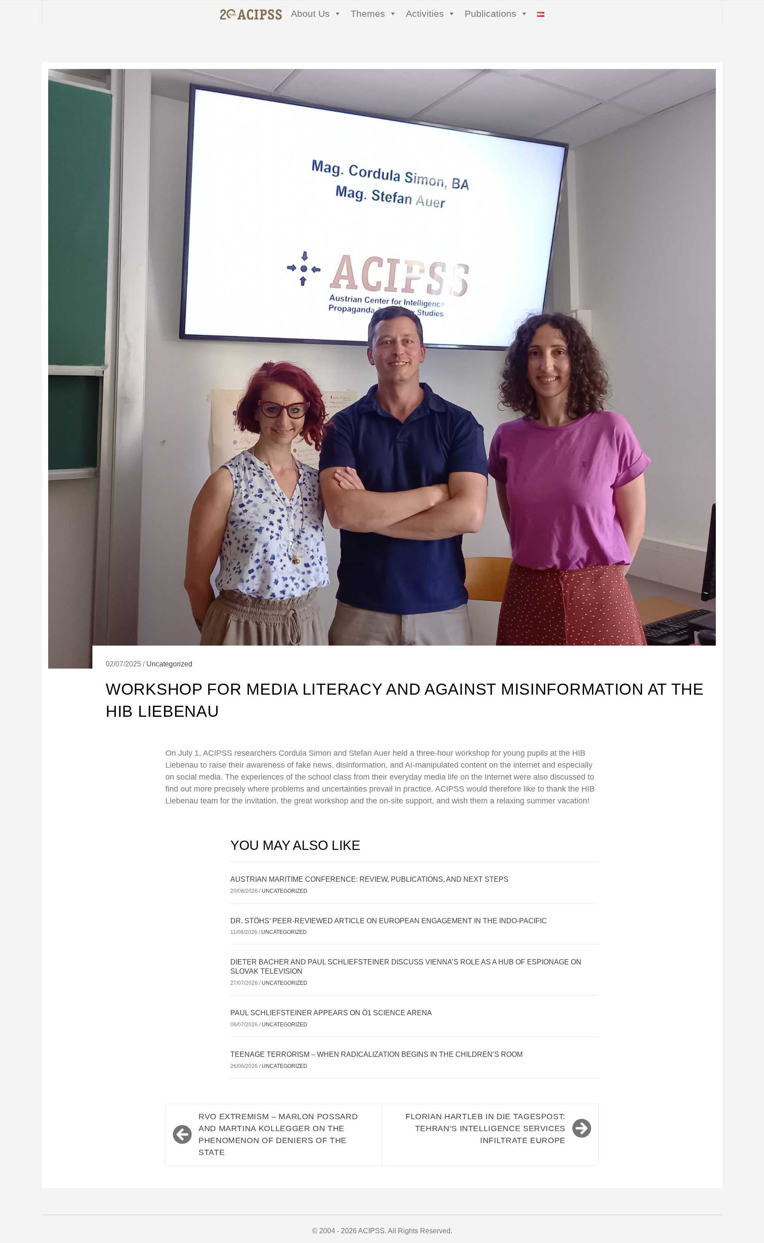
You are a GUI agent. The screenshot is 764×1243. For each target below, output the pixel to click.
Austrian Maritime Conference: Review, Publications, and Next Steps (369, 879)
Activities (425, 13)
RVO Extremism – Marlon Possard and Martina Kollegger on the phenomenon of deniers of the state (278, 1134)
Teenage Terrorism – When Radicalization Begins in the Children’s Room (376, 1054)
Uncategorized (169, 664)
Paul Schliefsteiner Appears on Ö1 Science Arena (331, 1013)
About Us (310, 13)
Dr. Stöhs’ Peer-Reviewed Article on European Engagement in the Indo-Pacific (388, 921)
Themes (368, 13)
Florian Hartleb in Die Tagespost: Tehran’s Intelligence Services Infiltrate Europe (485, 1128)
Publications (490, 13)
